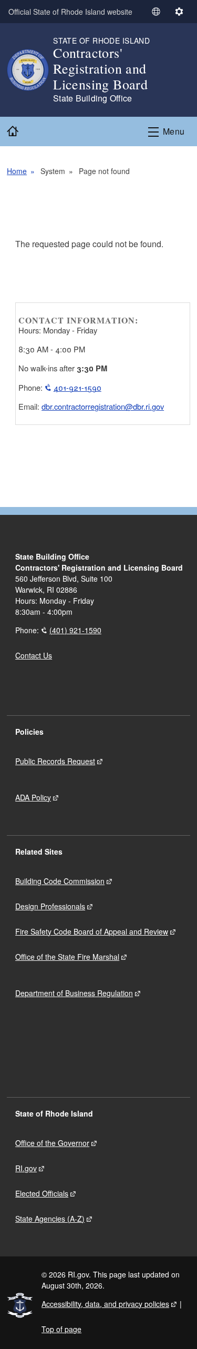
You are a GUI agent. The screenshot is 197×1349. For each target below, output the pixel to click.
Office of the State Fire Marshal (67, 956)
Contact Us (33, 655)
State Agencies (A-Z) (50, 1218)
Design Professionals (50, 906)
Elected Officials (41, 1193)
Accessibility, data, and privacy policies (105, 1304)
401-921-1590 (77, 387)
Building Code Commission (60, 881)
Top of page (61, 1329)
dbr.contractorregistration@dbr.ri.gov (103, 406)
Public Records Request (55, 761)
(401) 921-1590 (75, 630)
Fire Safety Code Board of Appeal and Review (91, 931)
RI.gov (26, 1168)
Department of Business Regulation (74, 993)
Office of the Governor (52, 1143)
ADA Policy (33, 797)
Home (17, 171)
